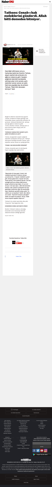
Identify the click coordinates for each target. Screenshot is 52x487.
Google (23, 443)
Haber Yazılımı (36, 479)
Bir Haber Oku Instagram (45, 450)
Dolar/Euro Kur (23, 423)
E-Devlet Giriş (23, 438)
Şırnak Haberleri (7, 431)
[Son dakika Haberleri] (26, 460)
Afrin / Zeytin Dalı (7, 422)
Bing (23, 446)
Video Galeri (7, 451)
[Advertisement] (26, 31)
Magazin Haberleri (11, 6)
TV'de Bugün (15, 409)
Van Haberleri (7, 430)
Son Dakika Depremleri (15, 412)
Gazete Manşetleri (26, 415)
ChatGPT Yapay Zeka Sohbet (23, 448)
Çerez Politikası (42, 426)
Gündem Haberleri (7, 438)
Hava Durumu (36, 412)
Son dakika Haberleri (36, 409)
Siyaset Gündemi (7, 440)
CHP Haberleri (23, 425)
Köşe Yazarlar (7, 448)
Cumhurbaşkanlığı (23, 440)
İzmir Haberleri (7, 426)
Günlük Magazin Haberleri (7, 446)
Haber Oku (18, 256)
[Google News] (11, 94)
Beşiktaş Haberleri (23, 430)
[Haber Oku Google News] (41, 454)
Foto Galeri (7, 450)
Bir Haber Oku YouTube (41, 450)
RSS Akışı (42, 428)
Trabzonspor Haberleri (23, 431)
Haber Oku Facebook (34, 450)
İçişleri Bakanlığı (23, 441)
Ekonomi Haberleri (7, 445)
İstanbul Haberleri (7, 423)
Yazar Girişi (26, 482)
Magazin (46, 6)
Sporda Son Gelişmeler (7, 441)
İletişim (41, 423)
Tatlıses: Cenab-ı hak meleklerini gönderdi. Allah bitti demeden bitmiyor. (17, 8)
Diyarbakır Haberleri (7, 433)
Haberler (5, 6)
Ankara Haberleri (7, 425)
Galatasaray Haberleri (23, 428)
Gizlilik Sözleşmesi (42, 425)
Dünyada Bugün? (7, 443)
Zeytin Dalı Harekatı (23, 422)
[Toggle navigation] (32, 1)
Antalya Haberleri (7, 428)
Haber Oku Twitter (38, 450)
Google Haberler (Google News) (23, 445)
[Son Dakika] (8, 1)
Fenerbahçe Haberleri (23, 426)
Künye (42, 422)
